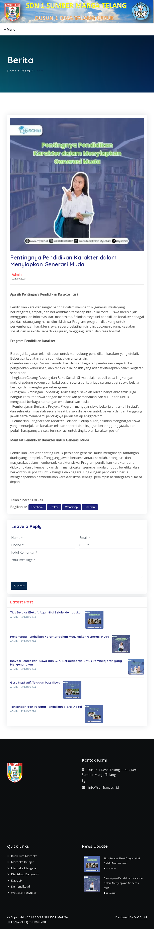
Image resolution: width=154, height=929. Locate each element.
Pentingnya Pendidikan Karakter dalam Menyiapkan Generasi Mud (123, 883)
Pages (25, 71)
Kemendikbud (20, 886)
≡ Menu (9, 29)
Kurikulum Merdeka (24, 856)
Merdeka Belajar (22, 862)
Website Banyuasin (24, 893)
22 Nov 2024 (28, 617)
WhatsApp (71, 507)
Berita (39, 71)
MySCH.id (140, 917)
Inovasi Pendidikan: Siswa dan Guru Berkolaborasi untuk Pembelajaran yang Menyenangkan (66, 662)
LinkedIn (90, 507)
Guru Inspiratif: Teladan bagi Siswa (35, 682)
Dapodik (16, 880)
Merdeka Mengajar (24, 868)
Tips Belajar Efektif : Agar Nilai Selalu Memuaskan (46, 612)
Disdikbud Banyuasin (25, 874)
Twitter (54, 507)
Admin (17, 274)
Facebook (37, 507)
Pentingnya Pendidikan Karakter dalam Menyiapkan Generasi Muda (59, 636)
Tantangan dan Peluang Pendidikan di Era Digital (46, 707)
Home (11, 71)
